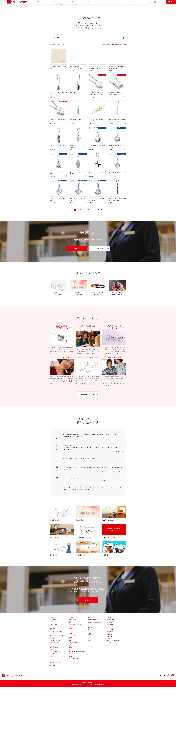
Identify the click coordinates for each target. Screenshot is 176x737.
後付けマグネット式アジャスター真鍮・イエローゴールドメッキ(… (97, 67)
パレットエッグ (72, 635)
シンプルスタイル (92, 619)
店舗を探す (170, 1)
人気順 (104, 44)
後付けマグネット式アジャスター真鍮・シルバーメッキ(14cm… (78, 67)
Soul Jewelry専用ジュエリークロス (58, 66)
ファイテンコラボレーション (56, 648)
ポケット (71, 653)
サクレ (70, 621)
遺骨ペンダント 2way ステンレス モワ (79, 93)
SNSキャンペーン (111, 642)
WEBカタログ (110, 622)
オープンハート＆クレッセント (57, 635)
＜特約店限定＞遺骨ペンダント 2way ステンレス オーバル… (97, 93)
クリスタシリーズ (54, 619)
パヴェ (51, 644)
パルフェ (71, 630)
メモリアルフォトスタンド (74, 642)
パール (51, 655)
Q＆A (117, 1)
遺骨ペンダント (40, 1)
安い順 (110, 44)
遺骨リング (57, 1)
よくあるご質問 (110, 619)
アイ (70, 631)
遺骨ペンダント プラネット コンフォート (117, 146)
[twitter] (161, 675)
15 (98, 209)
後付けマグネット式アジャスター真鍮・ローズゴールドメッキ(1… (117, 67)
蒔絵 (70, 646)
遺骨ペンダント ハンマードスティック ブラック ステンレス (117, 199)
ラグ (89, 638)
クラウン (71, 656)
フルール (71, 633)
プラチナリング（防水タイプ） (94, 622)
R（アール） (90, 635)
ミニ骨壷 (72, 1)
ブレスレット (53, 656)
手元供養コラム (80, 555)
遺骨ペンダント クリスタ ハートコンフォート (58, 199)
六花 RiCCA (90, 627)
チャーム (52, 653)
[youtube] (172, 675)
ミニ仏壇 (87, 1)
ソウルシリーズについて (108, 537)
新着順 (124, 44)
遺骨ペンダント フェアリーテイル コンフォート (78, 173)
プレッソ (90, 636)
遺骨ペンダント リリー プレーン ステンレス (78, 146)
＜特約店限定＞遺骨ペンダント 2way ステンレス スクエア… (117, 93)
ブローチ (52, 660)
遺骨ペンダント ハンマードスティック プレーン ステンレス (117, 120)
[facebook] (168, 675)
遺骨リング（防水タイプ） (55, 662)
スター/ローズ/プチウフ (55, 640)
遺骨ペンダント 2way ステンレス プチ (59, 93)
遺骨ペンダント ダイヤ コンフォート (97, 146)
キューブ (52, 646)
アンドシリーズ (53, 628)
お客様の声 (105, 555)
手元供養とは (102, 1)
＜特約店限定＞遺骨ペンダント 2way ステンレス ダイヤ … (58, 120)
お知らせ (109, 638)
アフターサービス (111, 621)
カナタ (70, 637)
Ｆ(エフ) (89, 633)
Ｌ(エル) (90, 631)
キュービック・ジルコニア (56, 631)
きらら (70, 622)
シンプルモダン (72, 619)
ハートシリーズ (53, 639)
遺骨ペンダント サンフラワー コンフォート (58, 173)
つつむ (70, 628)
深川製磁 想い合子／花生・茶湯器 (77, 651)
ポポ (70, 640)
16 (101, 209)
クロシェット (53, 664)
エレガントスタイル (92, 621)
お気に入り (66, 70)
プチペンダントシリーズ (55, 630)
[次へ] (104, 210)
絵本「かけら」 (53, 555)
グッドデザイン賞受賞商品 (113, 640)
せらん (70, 626)
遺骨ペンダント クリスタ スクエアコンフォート (78, 199)
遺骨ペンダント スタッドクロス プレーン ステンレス (97, 173)
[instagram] (164, 675)
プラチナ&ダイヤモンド (55, 651)
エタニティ (52, 633)
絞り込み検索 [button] (56, 37)
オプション (52, 665)
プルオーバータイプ (54, 649)
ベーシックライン (54, 622)
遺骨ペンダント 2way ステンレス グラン (59, 146)
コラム (130, 1)
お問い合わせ (110, 624)
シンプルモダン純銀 (73, 658)
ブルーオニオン (72, 655)
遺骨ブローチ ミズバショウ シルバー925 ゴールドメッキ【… (97, 120)
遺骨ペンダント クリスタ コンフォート (117, 173)
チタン (51, 626)
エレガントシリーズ (54, 642)
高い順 (118, 44)
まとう (70, 644)
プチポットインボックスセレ (75, 624)
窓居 (89, 640)
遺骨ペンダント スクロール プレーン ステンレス (78, 120)
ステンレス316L (54, 624)
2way (51, 621)
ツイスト (52, 637)
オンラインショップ (99, 248)
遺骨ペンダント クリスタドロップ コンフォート (97, 199)
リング (51, 658)
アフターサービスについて (83, 537)
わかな (70, 639)
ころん (70, 648)
